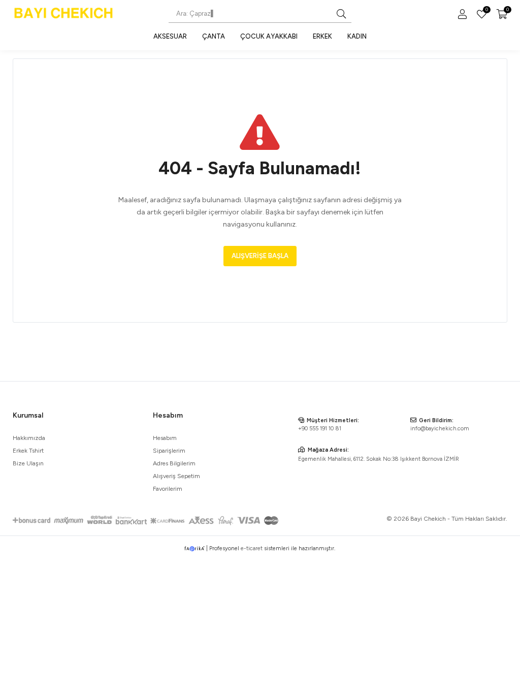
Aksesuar (170, 36)
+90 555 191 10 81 (319, 428)
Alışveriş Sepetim (176, 476)
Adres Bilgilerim (174, 463)
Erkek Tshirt (28, 450)
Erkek (322, 36)
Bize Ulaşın (28, 463)
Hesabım (165, 437)
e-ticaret (252, 548)
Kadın (357, 36)
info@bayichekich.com (439, 428)
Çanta (213, 36)
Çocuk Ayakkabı (269, 36)
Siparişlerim (169, 450)
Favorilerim (485, 10)
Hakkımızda (29, 437)
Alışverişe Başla (260, 256)
